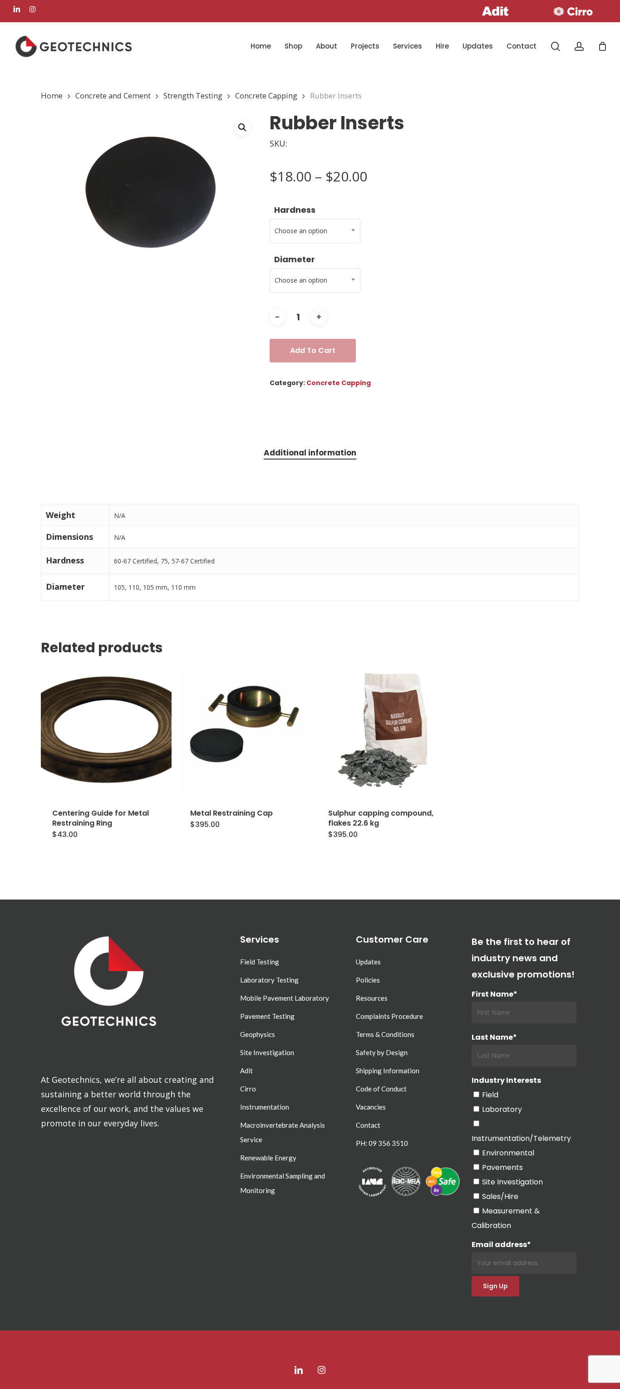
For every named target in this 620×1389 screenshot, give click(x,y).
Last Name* (494, 1037)
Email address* (501, 1244)
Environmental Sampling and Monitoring (282, 1183)
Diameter (294, 259)
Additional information (310, 452)
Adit (246, 1070)
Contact (368, 1125)
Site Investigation (267, 1052)
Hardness (294, 209)
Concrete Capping (266, 95)
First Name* (494, 994)
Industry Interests (506, 1080)
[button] (242, 127)
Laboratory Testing (269, 980)
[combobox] (315, 231)
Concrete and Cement (113, 95)
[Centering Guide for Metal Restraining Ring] (106, 731)
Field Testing (259, 962)
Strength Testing (192, 95)
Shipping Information (387, 1070)
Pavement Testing (267, 1016)
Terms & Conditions (385, 1034)
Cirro (248, 1089)
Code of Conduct (381, 1089)
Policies (368, 980)
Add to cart (312, 350)
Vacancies (371, 1107)
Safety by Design (382, 1052)
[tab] (310, 453)
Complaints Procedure (389, 1016)
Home (52, 95)
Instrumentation (264, 1107)
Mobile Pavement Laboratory (284, 998)
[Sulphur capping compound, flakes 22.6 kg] (382, 731)
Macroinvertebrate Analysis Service (282, 1132)
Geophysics (257, 1034)
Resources (372, 998)
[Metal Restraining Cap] (244, 731)
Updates (368, 962)
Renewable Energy (268, 1158)
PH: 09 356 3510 (382, 1143)
